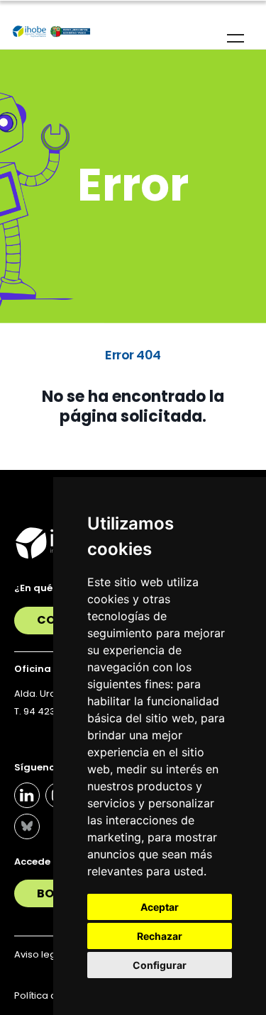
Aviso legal (39, 954)
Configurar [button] (160, 965)
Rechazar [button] (159, 936)
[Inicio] (51, 32)
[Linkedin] (27, 795)
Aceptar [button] (159, 907)
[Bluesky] (27, 826)
